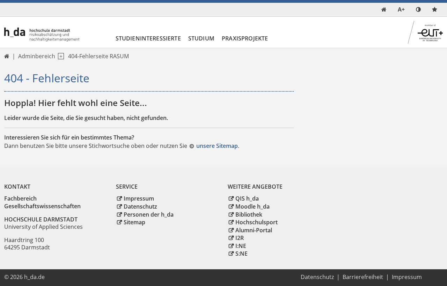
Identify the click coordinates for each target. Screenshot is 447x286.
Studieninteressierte (148, 38)
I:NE (240, 246)
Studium (201, 38)
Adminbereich (36, 56)
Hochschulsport (256, 222)
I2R (239, 238)
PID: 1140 (61, 277)
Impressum (139, 198)
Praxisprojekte (245, 38)
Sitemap (134, 222)
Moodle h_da (252, 206)
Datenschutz (140, 206)
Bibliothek (248, 214)
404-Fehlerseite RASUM (98, 56)
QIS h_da (247, 198)
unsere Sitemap (217, 146)
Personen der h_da (149, 214)
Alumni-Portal (253, 230)
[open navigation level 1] (59, 56)
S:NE (241, 253)
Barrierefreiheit (363, 277)
